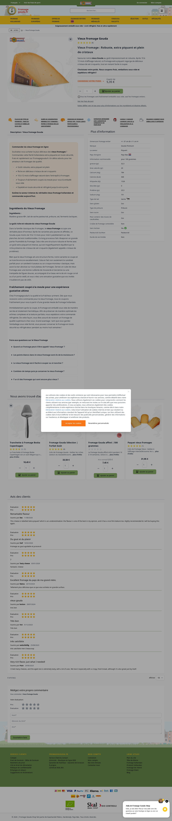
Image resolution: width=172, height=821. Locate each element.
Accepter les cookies (73, 423)
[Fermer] (128, 391)
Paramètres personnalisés (98, 423)
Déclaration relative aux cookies (58, 400)
